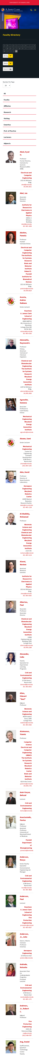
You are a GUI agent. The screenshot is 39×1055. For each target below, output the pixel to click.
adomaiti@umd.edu (26, 391)
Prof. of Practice (10, 131)
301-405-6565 (27, 595)
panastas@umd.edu (26, 850)
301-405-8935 (27, 687)
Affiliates (7, 106)
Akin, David (24, 472)
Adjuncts (7, 143)
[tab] (19, 93)
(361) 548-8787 (27, 1035)
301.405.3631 (27, 187)
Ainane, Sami (25, 438)
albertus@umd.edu (26, 645)
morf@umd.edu (26, 888)
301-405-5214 (27, 555)
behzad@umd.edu (26, 811)
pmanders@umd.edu (27, 925)
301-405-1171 (27, 999)
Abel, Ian (23, 193)
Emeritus (7, 125)
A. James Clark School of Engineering (12, 7)
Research (7, 112)
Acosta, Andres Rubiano (23, 300)
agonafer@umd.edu (26, 432)
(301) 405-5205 (27, 466)
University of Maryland (20, 2)
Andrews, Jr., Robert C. (24, 1008)
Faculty (6, 100)
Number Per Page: (9, 82)
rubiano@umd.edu (26, 331)
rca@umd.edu (27, 1033)
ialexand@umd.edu (26, 684)
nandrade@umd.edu (26, 997)
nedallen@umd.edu (26, 723)
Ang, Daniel (25, 1042)
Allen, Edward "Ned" (23, 696)
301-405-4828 (27, 890)
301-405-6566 (27, 725)
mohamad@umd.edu (27, 553)
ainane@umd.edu (26, 463)
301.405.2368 (27, 647)
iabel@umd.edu (26, 224)
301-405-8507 (27, 927)
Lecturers (7, 137)
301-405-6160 (27, 333)
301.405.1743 (27, 786)
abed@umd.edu (26, 185)
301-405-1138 (27, 507)
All (16, 51)
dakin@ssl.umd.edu (26, 505)
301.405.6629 (27, 291)
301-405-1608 (27, 226)
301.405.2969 (27, 393)
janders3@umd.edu (26, 958)
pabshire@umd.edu (26, 288)
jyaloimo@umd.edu (26, 784)
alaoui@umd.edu (26, 593)
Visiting (7, 118)
